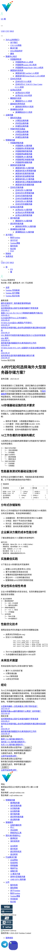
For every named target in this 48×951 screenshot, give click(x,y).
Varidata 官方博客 (13, 293)
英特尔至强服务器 (17, 877)
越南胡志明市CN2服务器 (25, 226)
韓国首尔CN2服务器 (23, 221)
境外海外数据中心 (13, 836)
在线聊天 (28, 747)
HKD (12, 31)
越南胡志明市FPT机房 (24, 107)
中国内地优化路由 (17, 129)
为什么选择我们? (12, 40)
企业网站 (14, 860)
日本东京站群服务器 (23, 199)
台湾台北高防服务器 (23, 215)
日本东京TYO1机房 (23, 82)
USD (3, 31)
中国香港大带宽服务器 (24, 148)
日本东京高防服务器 (23, 196)
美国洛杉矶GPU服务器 (24, 179)
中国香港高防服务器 (23, 151)
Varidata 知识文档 (13, 296)
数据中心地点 (11, 56)
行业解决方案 (11, 857)
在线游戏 (14, 863)
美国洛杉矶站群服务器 (24, 176)
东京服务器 (15, 808)
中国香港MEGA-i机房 (24, 62)
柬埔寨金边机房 (16, 109)
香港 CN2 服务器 (12, 739)
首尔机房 (14, 849)
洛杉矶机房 (15, 841)
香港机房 (14, 838)
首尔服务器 (15, 218)
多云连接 (14, 830)
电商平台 (14, 868)
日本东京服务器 (16, 187)
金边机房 (14, 854)
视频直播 (14, 865)
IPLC (12, 827)
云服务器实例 (15, 825)
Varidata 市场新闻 (13, 290)
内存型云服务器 (21, 123)
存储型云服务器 (21, 126)
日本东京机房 (15, 79)
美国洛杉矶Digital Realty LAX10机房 (30, 76)
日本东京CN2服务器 (23, 190)
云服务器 (9, 115)
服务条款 (14, 246)
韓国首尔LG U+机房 (23, 101)
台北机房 (14, 846)
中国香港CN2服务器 (23, 146)
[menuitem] (6, 267)
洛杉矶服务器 (15, 806)
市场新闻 (14, 899)
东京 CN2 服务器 (12, 745)
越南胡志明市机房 (17, 104)
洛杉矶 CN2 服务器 (13, 742)
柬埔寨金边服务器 (17, 229)
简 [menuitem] (6, 267)
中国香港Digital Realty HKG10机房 (29, 68)
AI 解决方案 (15, 874)
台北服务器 (15, 811)
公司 (7, 882)
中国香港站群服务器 (23, 154)
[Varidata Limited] (15, 11)
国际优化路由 (15, 118)
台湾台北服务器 (16, 207)
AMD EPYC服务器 (18, 879)
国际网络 (14, 888)
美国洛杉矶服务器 (17, 165)
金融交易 (14, 871)
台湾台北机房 (15, 90)
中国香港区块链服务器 (24, 160)
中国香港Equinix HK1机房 (26, 65)
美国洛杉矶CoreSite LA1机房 (27, 73)
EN (2, 19)
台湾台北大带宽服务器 (24, 212)
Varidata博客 (15, 243)
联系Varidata (15, 238)
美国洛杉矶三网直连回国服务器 (28, 182)
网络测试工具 (15, 833)
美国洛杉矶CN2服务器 (24, 168)
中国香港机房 (15, 59)
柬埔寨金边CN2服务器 (24, 232)
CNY (7, 31)
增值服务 (9, 822)
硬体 (12, 54)
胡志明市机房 (15, 852)
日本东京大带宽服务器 (24, 193)
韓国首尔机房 (15, 98)
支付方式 (14, 240)
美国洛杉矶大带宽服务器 (25, 171)
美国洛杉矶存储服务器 (24, 185)
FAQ (12, 251)
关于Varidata (15, 891)
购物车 (8, 254)
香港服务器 (15, 803)
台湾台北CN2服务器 (23, 210)
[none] (26, 269)
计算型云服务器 (21, 121)
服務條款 (9, 938)
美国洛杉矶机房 (16, 70)
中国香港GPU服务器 (23, 157)
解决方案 (14, 48)
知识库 (13, 249)
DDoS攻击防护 (16, 51)
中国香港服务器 (16, 143)
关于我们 (14, 43)
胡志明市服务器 (16, 224)
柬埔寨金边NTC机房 (23, 112)
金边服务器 (15, 820)
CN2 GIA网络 (15, 45)
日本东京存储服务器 (23, 204)
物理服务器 (10, 140)
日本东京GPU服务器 (23, 201)
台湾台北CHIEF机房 (23, 95)
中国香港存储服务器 (23, 162)
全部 (7, 287)
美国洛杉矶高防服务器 (24, 173)
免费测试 (9, 256)
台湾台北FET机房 (22, 93)
